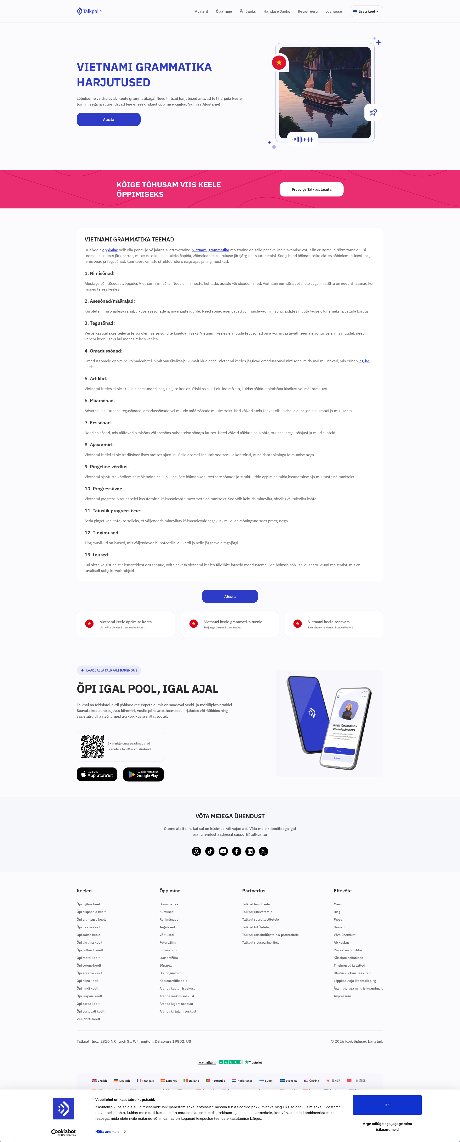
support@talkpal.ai (250, 834)
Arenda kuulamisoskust (177, 988)
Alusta (108, 119)
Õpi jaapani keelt (89, 996)
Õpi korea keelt (88, 1004)
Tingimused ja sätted (349, 965)
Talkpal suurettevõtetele (260, 919)
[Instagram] (196, 851)
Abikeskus (342, 942)
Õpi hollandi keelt (90, 950)
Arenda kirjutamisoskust (178, 1011)
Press (338, 919)
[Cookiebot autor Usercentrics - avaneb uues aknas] (64, 1132)
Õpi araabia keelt (89, 973)
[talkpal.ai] (90, 11)
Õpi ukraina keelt (89, 942)
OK (387, 1105)
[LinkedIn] (250, 851)
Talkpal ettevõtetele (257, 912)
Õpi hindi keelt (87, 988)
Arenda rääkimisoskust (177, 996)
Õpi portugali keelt (90, 1011)
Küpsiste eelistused (348, 958)
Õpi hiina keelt (87, 981)
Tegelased (167, 927)
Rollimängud (169, 919)
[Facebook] (237, 851)
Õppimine (224, 11)
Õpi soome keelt (89, 965)
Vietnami (199, 249)
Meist (338, 904)
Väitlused (167, 935)
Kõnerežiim (168, 950)
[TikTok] (210, 851)
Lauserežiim (169, 958)
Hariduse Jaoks (277, 11)
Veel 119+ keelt (88, 1019)
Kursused (167, 912)
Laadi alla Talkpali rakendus (111, 670)
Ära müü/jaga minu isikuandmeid (358, 988)
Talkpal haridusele (256, 904)
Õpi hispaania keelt (91, 912)
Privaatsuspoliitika (348, 950)
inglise (364, 360)
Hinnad (339, 927)
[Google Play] (143, 774)
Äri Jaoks (248, 11)
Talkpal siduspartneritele (261, 942)
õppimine (110, 249)
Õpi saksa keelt (88, 935)
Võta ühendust (345, 935)
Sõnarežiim (168, 965)
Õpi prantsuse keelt (91, 919)
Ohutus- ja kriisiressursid (352, 973)
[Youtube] (223, 851)
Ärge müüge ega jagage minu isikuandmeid (387, 1126)
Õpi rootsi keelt (88, 958)
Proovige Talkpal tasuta (312, 189)
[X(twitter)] (263, 851)
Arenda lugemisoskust (176, 1004)
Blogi (337, 912)
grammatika (218, 249)
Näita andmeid (107, 1132)
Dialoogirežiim (171, 973)
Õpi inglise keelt (89, 904)
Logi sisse (333, 11)
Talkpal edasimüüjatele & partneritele (270, 935)
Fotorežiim (168, 942)
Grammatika (169, 904)
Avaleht (201, 11)
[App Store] (97, 774)
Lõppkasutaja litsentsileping (355, 981)
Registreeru (308, 11)
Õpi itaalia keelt (88, 927)
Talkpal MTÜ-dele (255, 927)
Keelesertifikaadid (173, 981)
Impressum (342, 996)
